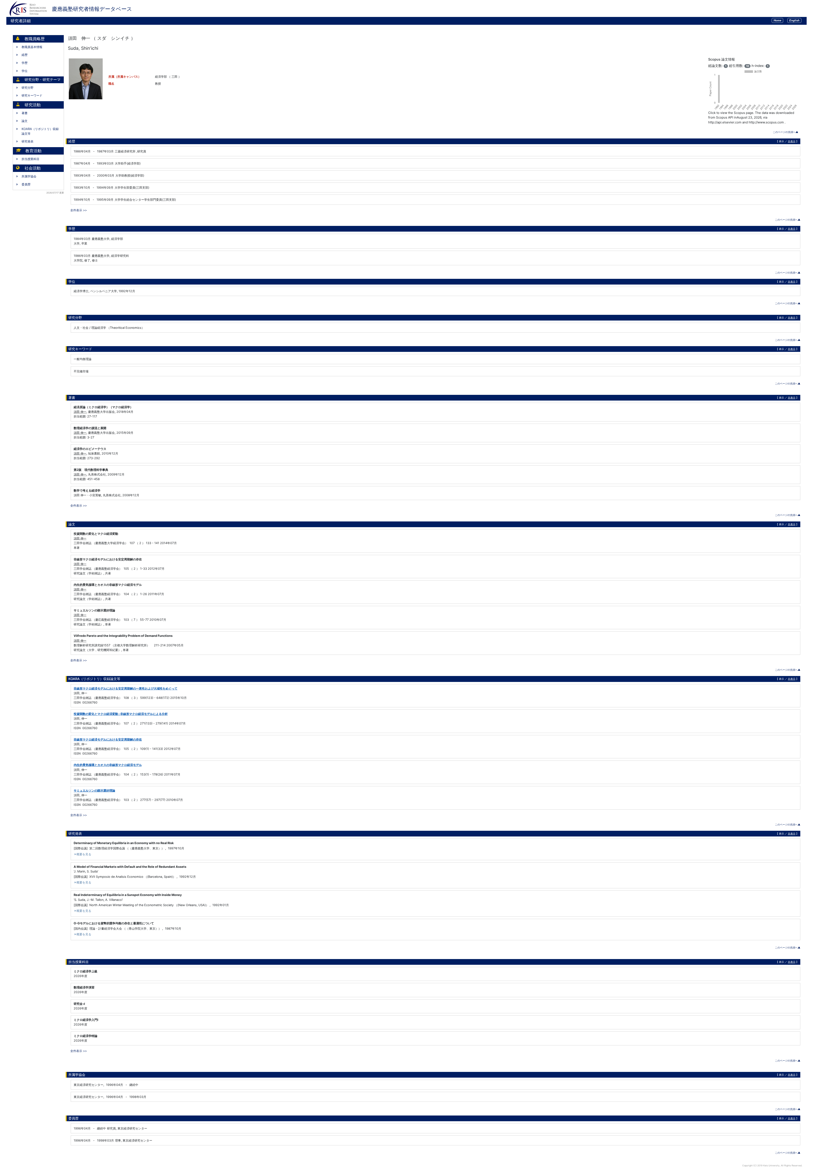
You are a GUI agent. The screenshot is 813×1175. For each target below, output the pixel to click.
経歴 (25, 55)
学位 (25, 71)
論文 (25, 121)
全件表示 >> (78, 210)
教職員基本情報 (32, 47)
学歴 (25, 63)
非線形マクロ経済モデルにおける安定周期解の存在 (108, 739)
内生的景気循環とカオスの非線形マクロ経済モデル (108, 765)
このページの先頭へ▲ (785, 132)
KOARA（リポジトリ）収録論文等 (40, 131)
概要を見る (83, 854)
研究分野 (27, 87)
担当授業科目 (30, 159)
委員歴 (26, 184)
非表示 (791, 141)
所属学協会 (29, 176)
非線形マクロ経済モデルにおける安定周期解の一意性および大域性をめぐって (125, 688)
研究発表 (27, 141)
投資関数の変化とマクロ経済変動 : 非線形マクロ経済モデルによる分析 (121, 714)
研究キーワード (32, 95)
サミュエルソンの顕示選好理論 (94, 790)
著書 (25, 113)
